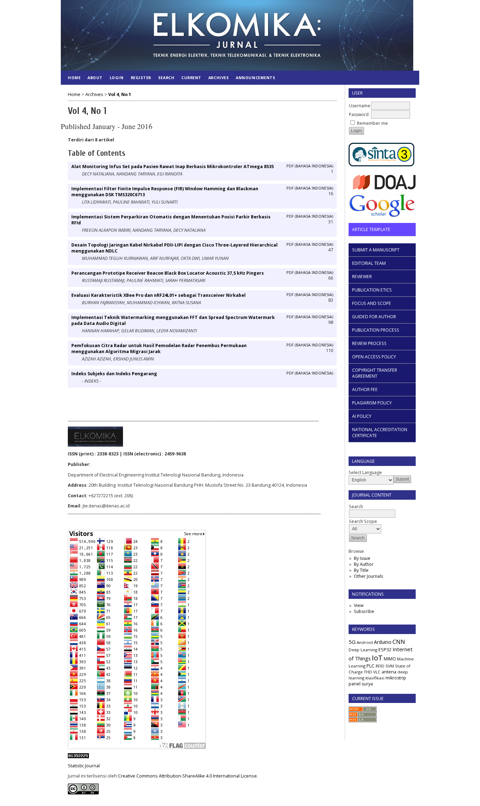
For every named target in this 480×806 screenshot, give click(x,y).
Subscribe (364, 611)
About (95, 77)
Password (359, 114)
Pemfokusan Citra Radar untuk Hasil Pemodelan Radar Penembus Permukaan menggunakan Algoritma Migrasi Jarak (159, 348)
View (358, 605)
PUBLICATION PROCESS (375, 330)
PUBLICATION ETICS (372, 290)
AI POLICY (361, 416)
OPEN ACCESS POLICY (374, 357)
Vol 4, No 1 (119, 94)
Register (141, 77)
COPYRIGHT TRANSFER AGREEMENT (374, 373)
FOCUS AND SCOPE (371, 303)
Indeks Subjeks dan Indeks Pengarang (114, 374)
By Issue (362, 558)
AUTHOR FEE (365, 389)
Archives (218, 77)
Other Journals (368, 576)
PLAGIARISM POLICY (372, 403)
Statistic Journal (84, 766)
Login (117, 77)
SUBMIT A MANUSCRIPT (376, 250)
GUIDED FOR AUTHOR (374, 317)
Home (74, 77)
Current (191, 77)
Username (359, 106)
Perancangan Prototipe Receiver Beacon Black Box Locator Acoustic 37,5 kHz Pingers (167, 273)
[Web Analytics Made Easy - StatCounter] (78, 757)
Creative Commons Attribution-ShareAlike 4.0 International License (187, 776)
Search (166, 77)
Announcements (255, 77)
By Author (364, 564)
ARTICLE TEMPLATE (371, 229)
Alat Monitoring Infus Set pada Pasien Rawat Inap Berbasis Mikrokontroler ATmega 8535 (172, 166)
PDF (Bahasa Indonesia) (309, 166)
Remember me (372, 123)
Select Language (365, 472)
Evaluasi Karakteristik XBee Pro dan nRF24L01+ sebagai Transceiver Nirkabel (158, 295)
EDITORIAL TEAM (369, 263)
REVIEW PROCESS (369, 343)
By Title (361, 570)
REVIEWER (362, 277)
